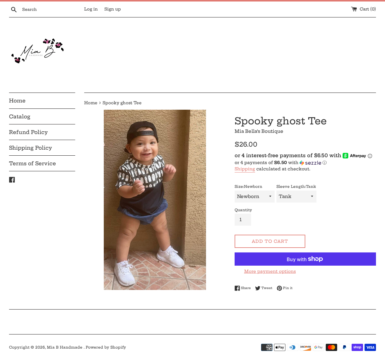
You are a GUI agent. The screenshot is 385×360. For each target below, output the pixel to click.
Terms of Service (32, 163)
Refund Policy (28, 132)
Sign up (112, 9)
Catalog (19, 116)
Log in (91, 9)
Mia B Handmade (65, 347)
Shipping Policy (30, 148)
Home (17, 100)
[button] (305, 163)
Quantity (243, 210)
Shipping (245, 169)
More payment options (270, 271)
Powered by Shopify (106, 347)
